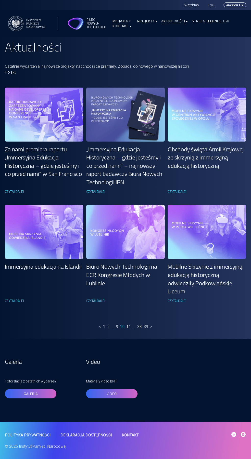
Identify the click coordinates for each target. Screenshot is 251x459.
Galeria (31, 393)
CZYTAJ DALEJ (14, 191)
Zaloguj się (234, 5)
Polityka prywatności (28, 435)
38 (139, 326)
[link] (44, 115)
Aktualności (173, 21)
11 (128, 326)
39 (146, 326)
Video (112, 393)
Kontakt (120, 25)
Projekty (145, 21)
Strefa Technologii (210, 21)
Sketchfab (191, 4)
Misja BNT (121, 21)
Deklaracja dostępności (86, 435)
